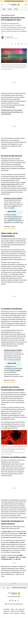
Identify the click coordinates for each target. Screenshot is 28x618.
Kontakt (11, 613)
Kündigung (5, 613)
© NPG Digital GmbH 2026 (14, 596)
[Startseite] (3, 588)
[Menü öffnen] (1, 4)
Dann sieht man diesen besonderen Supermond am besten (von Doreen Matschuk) (12, 112)
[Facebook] (18, 600)
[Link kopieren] (12, 43)
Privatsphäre (6, 609)
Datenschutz (22, 609)
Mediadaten (7, 611)
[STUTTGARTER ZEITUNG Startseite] (14, 5)
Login (26, 4)
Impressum (17, 613)
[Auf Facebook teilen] (15, 43)
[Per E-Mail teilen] (18, 43)
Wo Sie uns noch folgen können (15, 604)
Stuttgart (4, 9)
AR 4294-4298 (10, 107)
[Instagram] (10, 600)
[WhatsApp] (13, 600)
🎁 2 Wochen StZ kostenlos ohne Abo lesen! (14, 1)
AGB (16, 609)
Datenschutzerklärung (10, 228)
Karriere (12, 609)
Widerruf (23, 613)
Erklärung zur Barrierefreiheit (17, 611)
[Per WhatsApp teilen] (22, 43)
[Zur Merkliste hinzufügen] (26, 43)
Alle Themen (16, 9)
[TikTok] (15, 600)
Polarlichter (10, 9)
